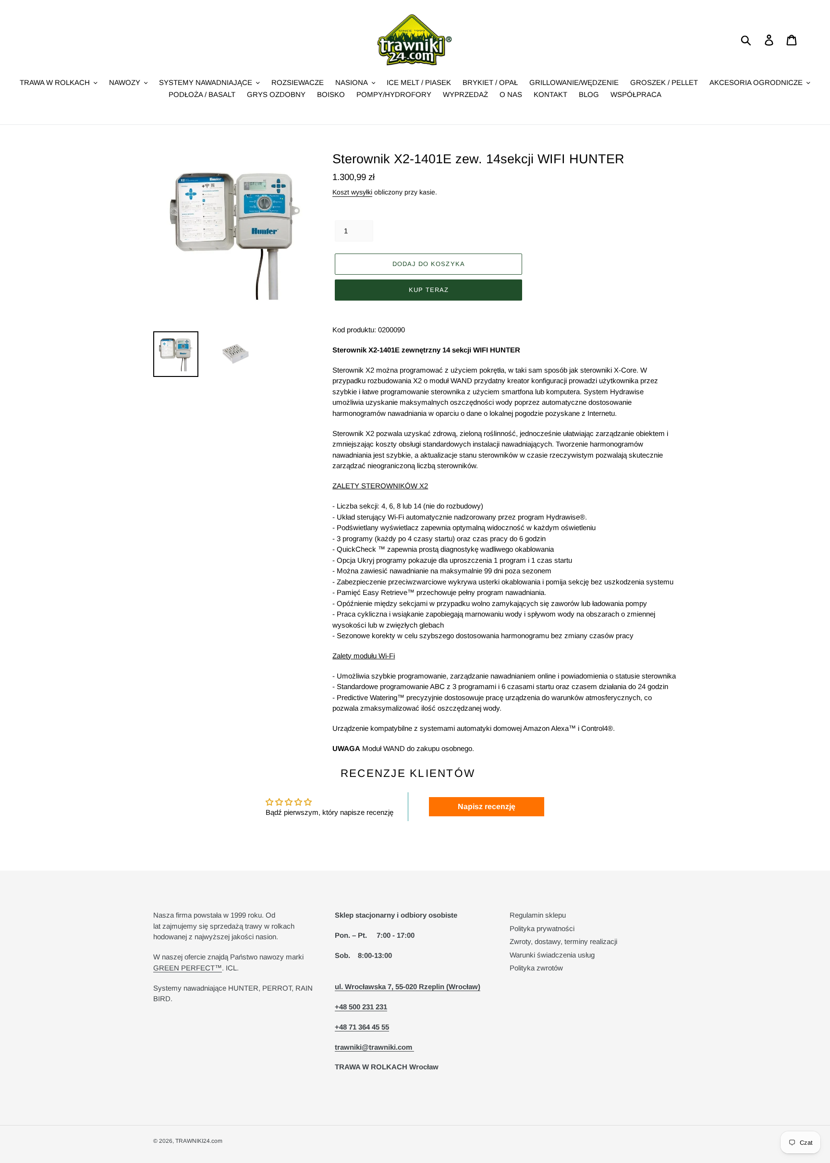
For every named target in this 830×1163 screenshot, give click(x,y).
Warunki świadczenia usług (552, 955)
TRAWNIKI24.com (198, 1141)
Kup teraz (429, 289)
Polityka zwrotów (536, 968)
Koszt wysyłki (352, 192)
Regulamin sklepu (538, 915)
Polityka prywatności (542, 928)
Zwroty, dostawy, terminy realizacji (563, 941)
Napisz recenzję (486, 806)
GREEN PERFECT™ (187, 968)
